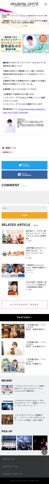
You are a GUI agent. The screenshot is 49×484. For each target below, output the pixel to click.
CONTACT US (10, 466)
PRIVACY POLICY (13, 473)
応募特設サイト (7, 152)
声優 (8, 14)
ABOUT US (9, 459)
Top (3, 14)
